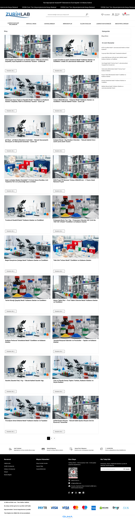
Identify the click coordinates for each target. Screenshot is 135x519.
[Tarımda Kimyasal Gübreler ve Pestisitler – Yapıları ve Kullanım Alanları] (75, 327)
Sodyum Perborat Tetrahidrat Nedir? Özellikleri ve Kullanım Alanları (25, 341)
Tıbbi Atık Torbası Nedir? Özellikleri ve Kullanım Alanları (72, 260)
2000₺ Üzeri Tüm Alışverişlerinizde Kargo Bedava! (21, 7)
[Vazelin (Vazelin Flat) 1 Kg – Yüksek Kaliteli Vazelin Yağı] (27, 367)
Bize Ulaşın (72, 459)
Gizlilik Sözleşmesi (9, 466)
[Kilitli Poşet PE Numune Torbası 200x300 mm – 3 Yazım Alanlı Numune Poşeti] (75, 166)
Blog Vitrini (105, 36)
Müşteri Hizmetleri (42, 459)
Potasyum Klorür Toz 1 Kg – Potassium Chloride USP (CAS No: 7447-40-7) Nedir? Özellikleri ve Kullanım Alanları (74, 221)
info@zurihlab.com (76, 483)
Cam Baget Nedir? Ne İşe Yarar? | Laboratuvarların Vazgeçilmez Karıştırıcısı (115, 64)
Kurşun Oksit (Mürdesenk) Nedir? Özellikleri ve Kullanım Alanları (114, 75)
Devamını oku (10, 70)
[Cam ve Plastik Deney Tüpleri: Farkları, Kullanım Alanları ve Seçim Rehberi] (75, 367)
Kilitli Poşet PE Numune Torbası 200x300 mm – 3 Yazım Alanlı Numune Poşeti (74, 181)
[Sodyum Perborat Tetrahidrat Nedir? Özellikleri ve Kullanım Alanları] (27, 327)
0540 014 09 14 (75, 480)
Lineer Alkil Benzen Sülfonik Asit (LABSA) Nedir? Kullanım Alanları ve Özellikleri (114, 58)
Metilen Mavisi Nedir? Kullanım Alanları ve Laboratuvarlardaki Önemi (112, 87)
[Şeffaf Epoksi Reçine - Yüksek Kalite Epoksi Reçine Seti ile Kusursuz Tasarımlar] (75, 407)
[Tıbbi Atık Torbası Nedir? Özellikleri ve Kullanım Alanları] (75, 247)
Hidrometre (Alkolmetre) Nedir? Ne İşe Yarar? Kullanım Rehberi (113, 69)
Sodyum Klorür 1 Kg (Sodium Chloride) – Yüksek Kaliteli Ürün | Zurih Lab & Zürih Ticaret (74, 141)
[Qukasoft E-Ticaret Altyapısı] (67, 517)
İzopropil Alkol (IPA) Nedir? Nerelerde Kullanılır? (114, 53)
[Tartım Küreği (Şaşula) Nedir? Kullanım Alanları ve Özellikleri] (27, 287)
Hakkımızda (7, 463)
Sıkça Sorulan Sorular (42, 463)
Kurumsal (7, 459)
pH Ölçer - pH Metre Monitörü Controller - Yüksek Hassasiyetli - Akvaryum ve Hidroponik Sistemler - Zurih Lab (27, 141)
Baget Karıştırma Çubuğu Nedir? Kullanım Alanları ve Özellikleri (26, 260)
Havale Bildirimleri (41, 469)
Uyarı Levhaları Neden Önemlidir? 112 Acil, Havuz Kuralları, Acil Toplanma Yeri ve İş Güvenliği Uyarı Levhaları (26, 181)
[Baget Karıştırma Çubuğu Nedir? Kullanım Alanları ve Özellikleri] (27, 247)
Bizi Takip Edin (105, 459)
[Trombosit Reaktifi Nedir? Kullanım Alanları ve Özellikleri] (27, 206)
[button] (126, 14)
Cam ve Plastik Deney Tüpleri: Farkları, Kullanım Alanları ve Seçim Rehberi (73, 381)
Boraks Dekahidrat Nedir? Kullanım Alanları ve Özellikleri (114, 81)
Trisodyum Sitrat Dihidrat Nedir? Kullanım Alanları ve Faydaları (26, 421)
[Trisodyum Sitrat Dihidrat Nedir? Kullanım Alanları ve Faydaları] (27, 407)
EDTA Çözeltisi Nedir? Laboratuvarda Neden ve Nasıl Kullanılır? (115, 48)
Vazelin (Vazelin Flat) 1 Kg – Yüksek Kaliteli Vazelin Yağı (24, 380)
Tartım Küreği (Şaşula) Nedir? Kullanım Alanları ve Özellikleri (25, 300)
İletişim (6, 472)
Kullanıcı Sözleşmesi (9, 469)
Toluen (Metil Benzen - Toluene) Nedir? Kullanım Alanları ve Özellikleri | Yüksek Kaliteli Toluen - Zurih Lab (73, 100)
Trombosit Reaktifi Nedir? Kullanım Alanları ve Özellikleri (24, 220)
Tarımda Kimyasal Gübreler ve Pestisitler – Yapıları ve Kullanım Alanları (74, 341)
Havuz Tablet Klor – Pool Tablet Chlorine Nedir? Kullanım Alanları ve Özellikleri (75, 301)
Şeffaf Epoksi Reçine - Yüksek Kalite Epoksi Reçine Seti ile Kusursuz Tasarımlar (73, 421)
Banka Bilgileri (8, 474)
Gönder (128, 469)
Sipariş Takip (39, 466)
